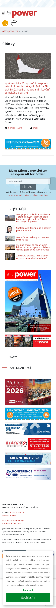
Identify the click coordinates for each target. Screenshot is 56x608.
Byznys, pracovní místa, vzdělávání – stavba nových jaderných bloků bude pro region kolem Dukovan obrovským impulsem (33, 218)
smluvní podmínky (40, 195)
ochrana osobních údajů (19, 195)
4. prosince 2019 (15, 127)
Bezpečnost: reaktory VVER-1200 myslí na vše (32, 238)
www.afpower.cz (9, 515)
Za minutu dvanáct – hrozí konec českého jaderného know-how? (32, 256)
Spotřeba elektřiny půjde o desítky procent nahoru (33, 229)
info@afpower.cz (16, 512)
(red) (35, 127)
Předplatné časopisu (11, 523)
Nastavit (28, 590)
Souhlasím (28, 597)
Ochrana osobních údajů (13, 520)
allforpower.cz (10, 31)
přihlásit (28, 186)
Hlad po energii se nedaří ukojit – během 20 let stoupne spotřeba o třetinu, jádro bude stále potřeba (33, 247)
